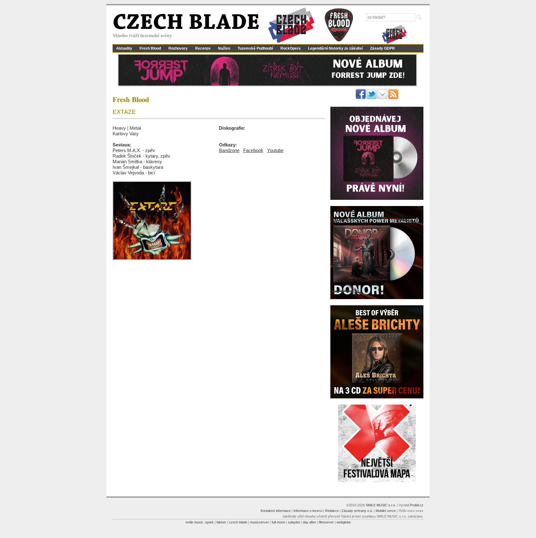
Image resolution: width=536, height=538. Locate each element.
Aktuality (124, 48)
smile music (194, 522)
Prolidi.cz (416, 505)
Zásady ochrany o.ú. (357, 511)
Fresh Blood (150, 48)
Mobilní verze (386, 511)
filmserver (326, 522)
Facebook (253, 150)
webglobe (344, 522)
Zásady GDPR (382, 48)
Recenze (203, 48)
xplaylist (294, 522)
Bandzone (229, 150)
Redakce (332, 511)
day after (309, 522)
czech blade (238, 522)
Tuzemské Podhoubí (255, 48)
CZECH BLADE (186, 23)
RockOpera (290, 48)
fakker (221, 522)
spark (209, 522)
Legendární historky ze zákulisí (335, 48)
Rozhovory (178, 48)
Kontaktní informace (276, 511)
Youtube (275, 150)
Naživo (224, 48)
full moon (278, 522)
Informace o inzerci (307, 511)
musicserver (259, 522)
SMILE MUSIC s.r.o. (381, 505)
